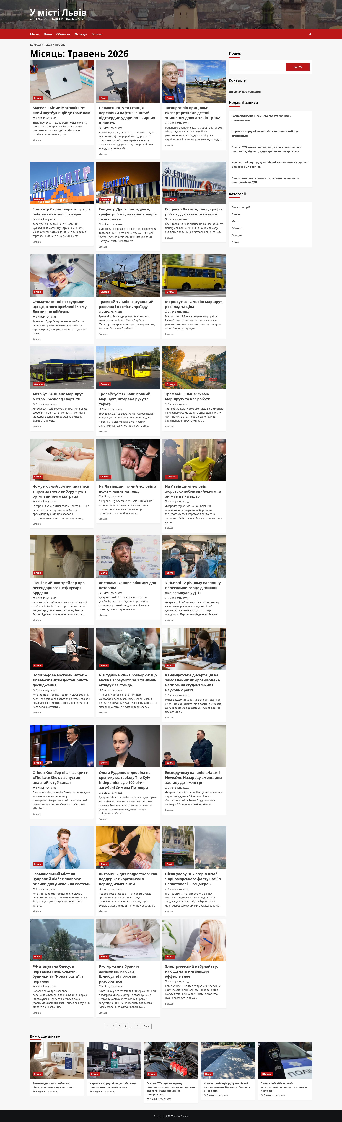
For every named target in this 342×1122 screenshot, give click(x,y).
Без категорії (241, 207)
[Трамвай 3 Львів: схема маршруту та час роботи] (194, 367)
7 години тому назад (160, 1098)
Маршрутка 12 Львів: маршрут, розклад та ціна (194, 304)
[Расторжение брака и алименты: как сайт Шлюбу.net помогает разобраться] (128, 940)
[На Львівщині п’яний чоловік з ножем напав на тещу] (128, 460)
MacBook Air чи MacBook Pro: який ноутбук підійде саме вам (61, 110)
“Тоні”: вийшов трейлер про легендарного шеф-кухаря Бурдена (59, 587)
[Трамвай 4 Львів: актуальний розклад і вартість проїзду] (128, 275)
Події (48, 34)
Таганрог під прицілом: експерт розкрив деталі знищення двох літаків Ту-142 (192, 112)
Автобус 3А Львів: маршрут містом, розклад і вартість (58, 396)
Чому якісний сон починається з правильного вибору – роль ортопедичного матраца (61, 491)
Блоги (97, 34)
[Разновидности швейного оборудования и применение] (57, 1060)
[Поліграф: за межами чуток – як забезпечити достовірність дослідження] (62, 649)
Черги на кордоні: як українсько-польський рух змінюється (265, 133)
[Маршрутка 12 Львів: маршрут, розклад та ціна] (194, 275)
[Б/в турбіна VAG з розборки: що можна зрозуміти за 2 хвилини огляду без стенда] (128, 649)
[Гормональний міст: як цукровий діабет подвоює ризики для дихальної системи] (62, 847)
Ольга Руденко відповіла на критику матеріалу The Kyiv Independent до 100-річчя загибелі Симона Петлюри (125, 780)
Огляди (81, 34)
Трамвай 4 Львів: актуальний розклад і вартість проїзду (126, 304)
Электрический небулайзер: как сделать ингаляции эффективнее (191, 971)
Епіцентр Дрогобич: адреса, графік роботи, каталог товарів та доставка (128, 214)
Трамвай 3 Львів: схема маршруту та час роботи (187, 396)
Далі (146, 1026)
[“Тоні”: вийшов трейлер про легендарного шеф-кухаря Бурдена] (62, 556)
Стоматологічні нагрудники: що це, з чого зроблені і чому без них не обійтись (60, 306)
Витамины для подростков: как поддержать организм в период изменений (128, 878)
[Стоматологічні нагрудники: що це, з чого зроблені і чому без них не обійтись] (62, 275)
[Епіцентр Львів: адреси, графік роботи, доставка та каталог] (194, 183)
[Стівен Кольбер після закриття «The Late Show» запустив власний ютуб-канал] (62, 746)
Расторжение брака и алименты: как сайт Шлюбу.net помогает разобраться (119, 974)
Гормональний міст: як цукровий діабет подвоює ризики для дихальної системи (62, 878)
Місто (34, 34)
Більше (37, 140)
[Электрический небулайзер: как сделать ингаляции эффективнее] (194, 940)
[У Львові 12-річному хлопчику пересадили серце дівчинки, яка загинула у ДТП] (194, 556)
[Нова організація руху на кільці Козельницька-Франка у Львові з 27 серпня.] (228, 1060)
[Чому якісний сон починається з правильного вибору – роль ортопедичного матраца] (62, 460)
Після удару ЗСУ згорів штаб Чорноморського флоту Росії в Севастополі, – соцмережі (193, 878)
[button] (310, 34)
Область (63, 34)
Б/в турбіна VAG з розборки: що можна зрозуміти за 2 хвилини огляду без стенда (128, 680)
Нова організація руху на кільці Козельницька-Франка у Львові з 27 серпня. (270, 164)
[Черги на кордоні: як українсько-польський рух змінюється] (114, 1060)
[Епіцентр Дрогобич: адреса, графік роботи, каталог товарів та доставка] (128, 183)
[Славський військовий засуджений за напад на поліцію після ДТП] (285, 1060)
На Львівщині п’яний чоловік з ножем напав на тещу (127, 489)
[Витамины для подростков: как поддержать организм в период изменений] (128, 847)
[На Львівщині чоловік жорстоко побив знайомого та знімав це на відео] (194, 460)
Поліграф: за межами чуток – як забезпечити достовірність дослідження (60, 680)
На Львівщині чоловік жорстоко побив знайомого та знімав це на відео (193, 491)
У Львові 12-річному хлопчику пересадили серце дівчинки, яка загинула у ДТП (193, 587)
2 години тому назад (46, 1091)
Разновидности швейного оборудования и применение (261, 118)
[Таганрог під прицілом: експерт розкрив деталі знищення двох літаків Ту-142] (194, 81)
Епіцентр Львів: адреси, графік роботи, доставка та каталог (193, 212)
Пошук (235, 53)
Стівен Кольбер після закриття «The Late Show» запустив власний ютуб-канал (61, 777)
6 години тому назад (103, 1091)
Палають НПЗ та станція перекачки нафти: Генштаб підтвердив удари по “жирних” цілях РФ (128, 115)
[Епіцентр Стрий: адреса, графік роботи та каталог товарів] (62, 183)
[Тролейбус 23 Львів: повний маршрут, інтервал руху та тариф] (128, 367)
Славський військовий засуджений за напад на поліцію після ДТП (265, 180)
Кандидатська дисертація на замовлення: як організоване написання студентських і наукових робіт (192, 682)
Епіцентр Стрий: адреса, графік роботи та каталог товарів (62, 212)
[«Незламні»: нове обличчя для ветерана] (128, 556)
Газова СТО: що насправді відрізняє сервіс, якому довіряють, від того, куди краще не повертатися (266, 149)
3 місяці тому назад (46, 117)
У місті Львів (58, 12)
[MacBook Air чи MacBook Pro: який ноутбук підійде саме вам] (62, 81)
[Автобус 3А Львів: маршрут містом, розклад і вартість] (62, 367)
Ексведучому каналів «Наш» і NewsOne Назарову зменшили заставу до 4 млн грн (193, 777)
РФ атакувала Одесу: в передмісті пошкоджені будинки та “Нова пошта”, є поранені (58, 974)
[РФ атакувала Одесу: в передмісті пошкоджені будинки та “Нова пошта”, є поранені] (62, 940)
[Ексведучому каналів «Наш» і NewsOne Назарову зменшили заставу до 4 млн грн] (194, 746)
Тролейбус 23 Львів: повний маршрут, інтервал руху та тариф (124, 399)
